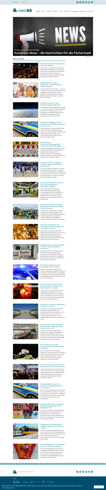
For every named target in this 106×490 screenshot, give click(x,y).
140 (65, 463)
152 (101, 463)
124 (17, 463)
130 (35, 463)
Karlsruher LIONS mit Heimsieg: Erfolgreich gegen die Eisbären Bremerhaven (51, 164)
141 (68, 463)
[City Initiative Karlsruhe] (43, 482)
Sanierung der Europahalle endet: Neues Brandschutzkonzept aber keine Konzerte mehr (51, 326)
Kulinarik (66, 11)
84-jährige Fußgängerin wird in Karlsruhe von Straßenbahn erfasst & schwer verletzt (52, 124)
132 (41, 463)
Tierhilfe (49, 11)
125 (20, 463)
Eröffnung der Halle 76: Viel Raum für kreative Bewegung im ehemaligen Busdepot (51, 184)
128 (29, 463)
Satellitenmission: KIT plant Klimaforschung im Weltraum (50, 104)
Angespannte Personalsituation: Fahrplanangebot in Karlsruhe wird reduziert (52, 426)
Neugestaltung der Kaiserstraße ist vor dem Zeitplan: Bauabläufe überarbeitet (52, 247)
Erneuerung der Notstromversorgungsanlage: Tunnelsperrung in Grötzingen (50, 144)
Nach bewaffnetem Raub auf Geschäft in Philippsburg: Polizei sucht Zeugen (51, 386)
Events (43, 11)
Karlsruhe (90, 11)
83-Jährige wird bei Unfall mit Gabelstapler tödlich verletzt (50, 266)
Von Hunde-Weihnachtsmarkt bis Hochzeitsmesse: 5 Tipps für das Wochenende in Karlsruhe (51, 286)
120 (5, 463)
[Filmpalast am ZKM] (50, 482)
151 (98, 463)
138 (59, 463)
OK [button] (99, 486)
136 (53, 463)
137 (56, 463)
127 (26, 463)
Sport (61, 11)
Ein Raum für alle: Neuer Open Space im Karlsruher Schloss (52, 305)
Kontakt (15, 2)
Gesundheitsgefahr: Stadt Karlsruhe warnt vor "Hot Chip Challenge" (52, 445)
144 (77, 463)
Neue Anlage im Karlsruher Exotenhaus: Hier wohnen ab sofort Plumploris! (52, 346)
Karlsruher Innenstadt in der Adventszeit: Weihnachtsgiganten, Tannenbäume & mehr (52, 226)
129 (32, 463)
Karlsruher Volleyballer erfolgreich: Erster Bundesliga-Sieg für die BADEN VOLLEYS (52, 406)
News (38, 11)
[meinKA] (22, 10)
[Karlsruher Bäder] (35, 482)
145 (80, 463)
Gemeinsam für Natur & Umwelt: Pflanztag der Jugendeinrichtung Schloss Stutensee (51, 206)
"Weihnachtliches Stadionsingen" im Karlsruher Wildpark (52, 65)
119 (2, 463)
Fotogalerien (75, 11)
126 (23, 463)
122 (11, 463)
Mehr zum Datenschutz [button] (8, 487)
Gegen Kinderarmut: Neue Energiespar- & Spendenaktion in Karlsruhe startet (51, 85)
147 (86, 463)
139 (62, 463)
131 (38, 463)
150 (95, 463)
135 (50, 463)
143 (74, 463)
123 (14, 463)
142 (71, 463)
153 (104, 463)
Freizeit (55, 11)
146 (83, 463)
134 (47, 463)
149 (92, 463)
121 (8, 463)
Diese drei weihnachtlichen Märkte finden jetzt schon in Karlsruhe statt (52, 366)
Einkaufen (83, 11)
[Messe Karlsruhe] (25, 482)
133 (44, 463)
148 (89, 463)
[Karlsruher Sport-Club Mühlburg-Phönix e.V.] (16, 482)
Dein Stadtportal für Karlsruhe (25, 471)
